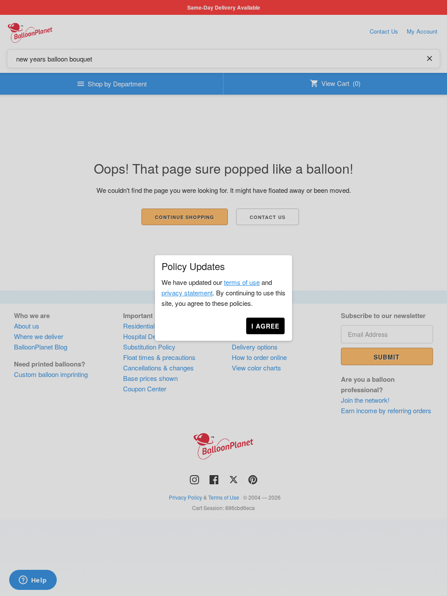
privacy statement (187, 292)
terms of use (242, 282)
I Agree (265, 326)
